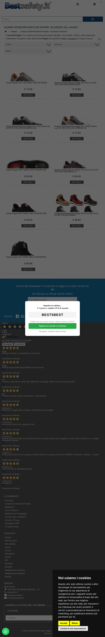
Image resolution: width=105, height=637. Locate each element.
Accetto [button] (63, 623)
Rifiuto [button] (75, 623)
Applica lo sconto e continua (52, 326)
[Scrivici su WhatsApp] (5, 631)
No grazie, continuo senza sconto (52, 331)
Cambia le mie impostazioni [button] (73, 628)
